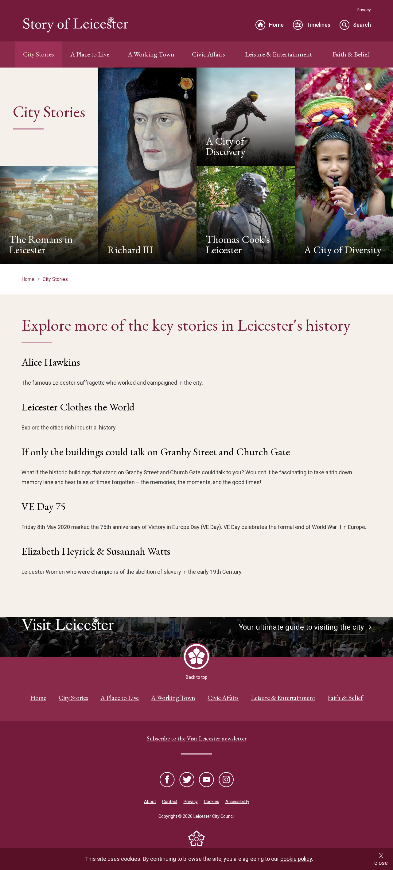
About (150, 801)
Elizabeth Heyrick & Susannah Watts (95, 551)
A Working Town (151, 54)
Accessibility (237, 801)
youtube (206, 780)
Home (276, 24)
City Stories (38, 54)
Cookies (211, 801)
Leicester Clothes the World (77, 407)
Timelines (318, 24)
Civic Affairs (208, 54)
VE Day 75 (43, 506)
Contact (169, 801)
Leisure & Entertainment (278, 54)
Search (362, 24)
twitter (187, 780)
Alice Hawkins (50, 362)
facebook (168, 780)
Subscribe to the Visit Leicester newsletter (197, 738)
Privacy (364, 9)
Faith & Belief (351, 54)
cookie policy (296, 859)
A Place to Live (89, 54)
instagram (226, 780)
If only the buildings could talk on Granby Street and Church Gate (155, 451)
